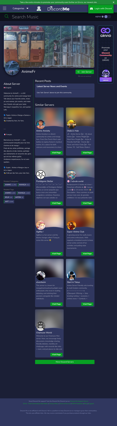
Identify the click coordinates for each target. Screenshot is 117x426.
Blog (86, 404)
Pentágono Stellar (44, 181)
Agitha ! (39, 231)
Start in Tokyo (73, 282)
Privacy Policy (53, 404)
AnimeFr (28, 71)
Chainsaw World (44, 332)
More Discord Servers (65, 362)
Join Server (87, 71)
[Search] (7, 16)
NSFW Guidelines (77, 404)
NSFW (98, 16)
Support (91, 404)
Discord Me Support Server (79, 401)
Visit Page (56, 152)
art (9, 201)
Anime (10, 184)
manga (24, 193)
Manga (24, 184)
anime (10, 193)
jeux (8, 197)
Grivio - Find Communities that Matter (35, 404)
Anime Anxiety (43, 130)
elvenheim (41, 282)
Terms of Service (65, 404)
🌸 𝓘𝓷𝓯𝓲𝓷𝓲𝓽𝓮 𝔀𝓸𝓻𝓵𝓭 (75, 181)
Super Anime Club (75, 231)
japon (19, 197)
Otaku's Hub (73, 130)
